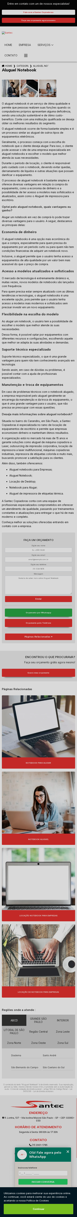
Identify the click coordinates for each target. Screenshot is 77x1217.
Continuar (38, 1209)
